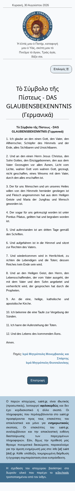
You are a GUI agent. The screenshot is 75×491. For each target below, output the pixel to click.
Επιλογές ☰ (61, 69)
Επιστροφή (38, 380)
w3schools (62, 472)
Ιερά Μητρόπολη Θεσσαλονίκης (47, 362)
